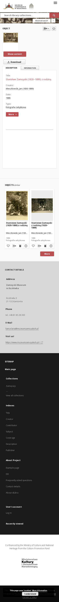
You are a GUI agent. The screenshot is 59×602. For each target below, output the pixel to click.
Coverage (10, 437)
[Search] (54, 15)
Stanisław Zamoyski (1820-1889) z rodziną (17, 224)
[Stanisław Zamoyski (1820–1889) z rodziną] (10, 37)
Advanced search (41, 21)
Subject (9, 431)
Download (15, 62)
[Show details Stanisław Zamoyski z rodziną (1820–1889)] (51, 246)
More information (39, 590)
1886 (8, 98)
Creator (9, 419)
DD (7, 474)
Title (8, 412)
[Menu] (55, 2)
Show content (15, 54)
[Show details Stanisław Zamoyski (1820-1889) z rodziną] (26, 246)
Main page (10, 369)
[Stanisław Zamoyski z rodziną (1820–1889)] (42, 205)
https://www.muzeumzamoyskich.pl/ (23, 342)
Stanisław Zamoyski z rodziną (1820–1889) (41, 225)
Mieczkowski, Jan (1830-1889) (20, 88)
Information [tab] (30, 68)
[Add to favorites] (54, 28)
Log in (9, 513)
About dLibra (12, 492)
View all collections (15, 395)
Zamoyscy (11, 386)
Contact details (13, 486)
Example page (12, 467)
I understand (30, 593)
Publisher (10, 450)
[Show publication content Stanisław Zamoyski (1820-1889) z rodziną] (20, 246)
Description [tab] (11, 68)
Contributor (11, 425)
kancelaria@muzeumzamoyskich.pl (22, 328)
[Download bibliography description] (14, 246)
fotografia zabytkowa (16, 107)
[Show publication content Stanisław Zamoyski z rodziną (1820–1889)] (45, 246)
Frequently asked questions (19, 480)
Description (11, 444)
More (47, 253)
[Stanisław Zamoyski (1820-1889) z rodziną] (17, 205)
